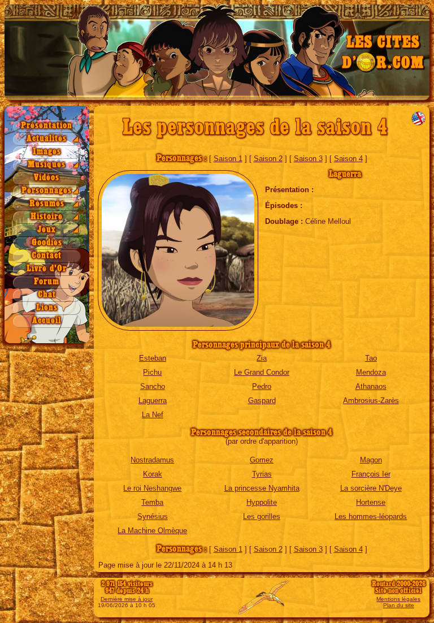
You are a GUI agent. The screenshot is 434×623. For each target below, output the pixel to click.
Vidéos (46, 178)
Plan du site (398, 605)
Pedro (261, 386)
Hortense (370, 502)
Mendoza (371, 372)
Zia (262, 358)
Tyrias (262, 474)
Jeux (46, 230)
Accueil (46, 321)
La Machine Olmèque (152, 530)
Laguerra (152, 400)
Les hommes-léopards (371, 516)
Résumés (46, 204)
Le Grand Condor (261, 372)
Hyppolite (261, 502)
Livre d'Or (47, 269)
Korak (152, 474)
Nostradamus (152, 460)
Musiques (47, 165)
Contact (47, 256)
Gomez (262, 460)
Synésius (152, 516)
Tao (371, 358)
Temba (152, 502)
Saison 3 (308, 158)
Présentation (46, 126)
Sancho (152, 386)
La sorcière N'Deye (371, 488)
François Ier (370, 474)
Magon (371, 460)
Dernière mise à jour (127, 599)
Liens (47, 308)
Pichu (152, 372)
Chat (47, 295)
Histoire (47, 217)
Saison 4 (348, 158)
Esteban (152, 358)
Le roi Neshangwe (152, 488)
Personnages (46, 191)
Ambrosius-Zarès (371, 400)
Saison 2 (268, 158)
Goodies (47, 243)
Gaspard (262, 400)
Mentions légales (398, 599)
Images (47, 152)
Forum (46, 282)
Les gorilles (261, 516)
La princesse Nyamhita (262, 488)
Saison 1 (228, 158)
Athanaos (371, 386)
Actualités (47, 139)
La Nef (152, 414)
